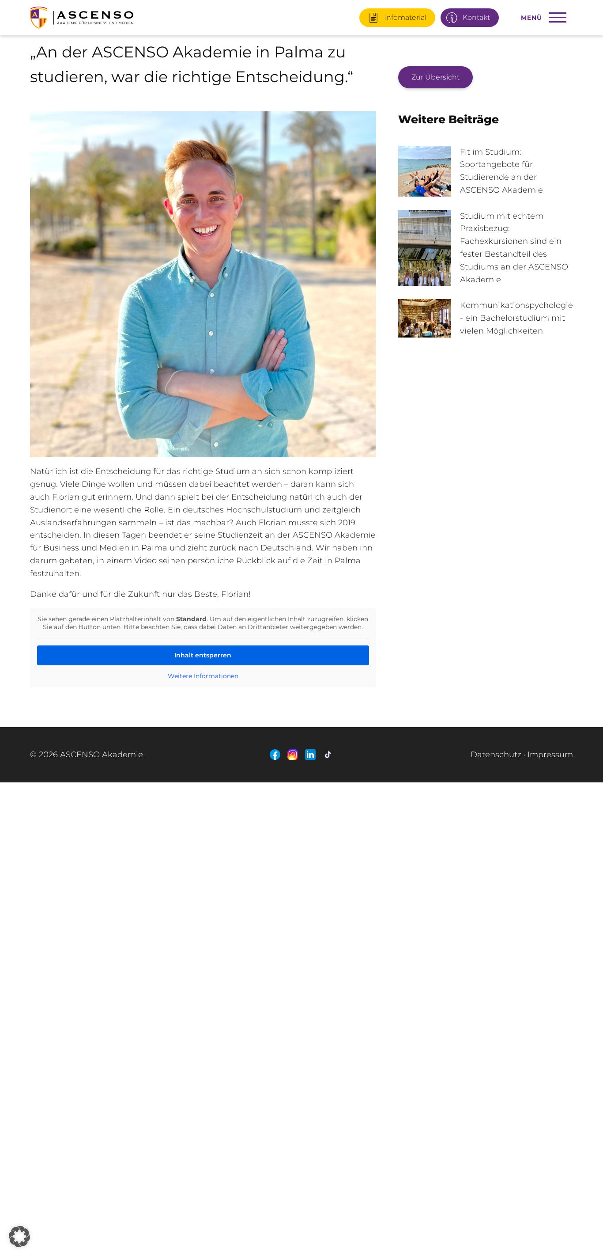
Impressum (550, 754)
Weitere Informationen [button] (203, 676)
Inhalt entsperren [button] (202, 655)
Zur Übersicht (435, 77)
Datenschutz (496, 754)
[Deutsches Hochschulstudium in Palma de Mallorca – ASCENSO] (120, 14)
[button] (19, 1236)
